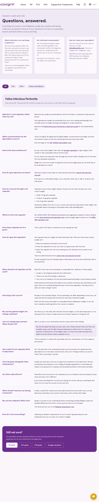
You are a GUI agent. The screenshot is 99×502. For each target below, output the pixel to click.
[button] (31, 4)
